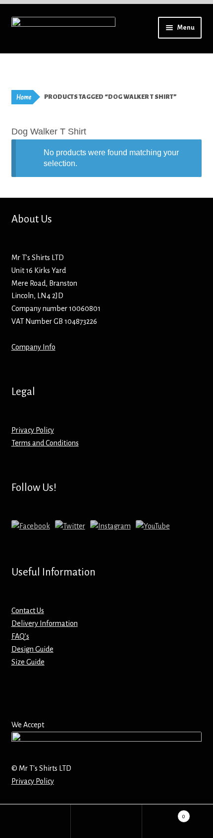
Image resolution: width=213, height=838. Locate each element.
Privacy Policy (32, 430)
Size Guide (28, 662)
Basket (164, 812)
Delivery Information (44, 623)
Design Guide (32, 649)
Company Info (33, 347)
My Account (35, 821)
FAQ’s (20, 636)
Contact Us (27, 611)
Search (106, 821)
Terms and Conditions (45, 443)
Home (23, 97)
